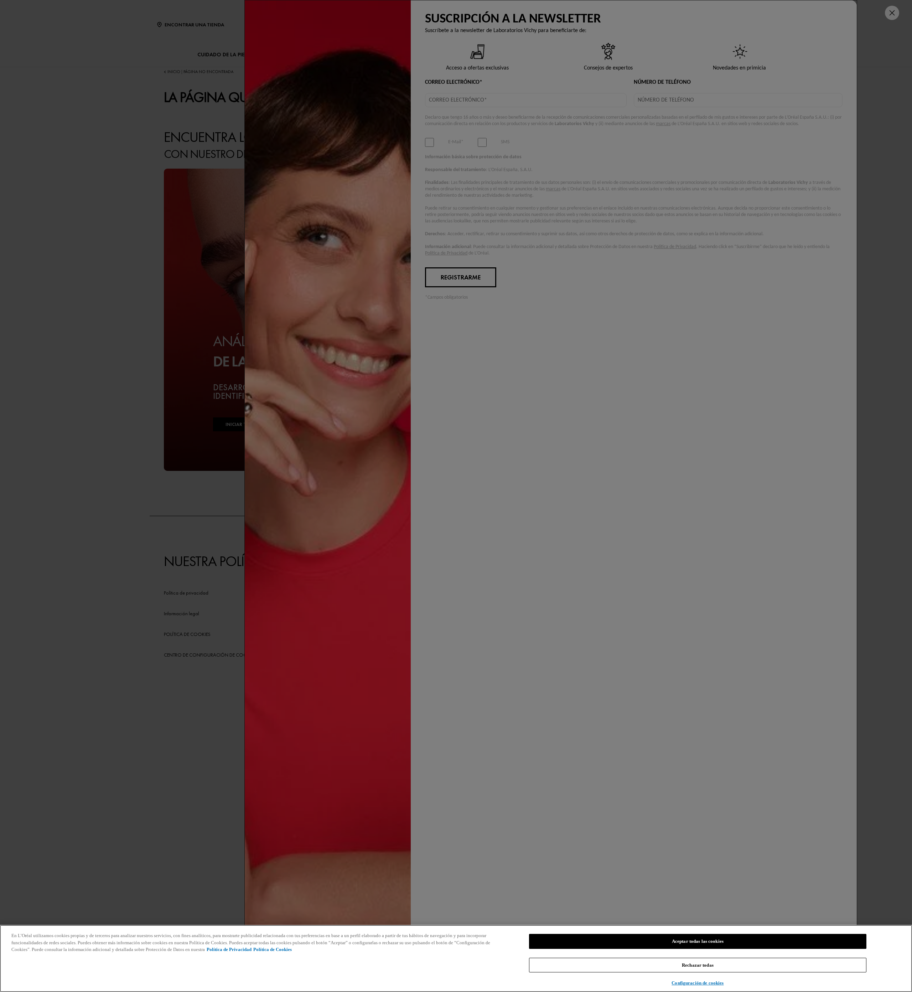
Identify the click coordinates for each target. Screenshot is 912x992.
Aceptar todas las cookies (698, 941)
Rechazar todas (698, 965)
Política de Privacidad (229, 949)
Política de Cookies (272, 949)
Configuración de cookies (698, 983)
